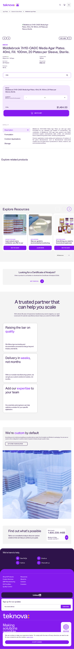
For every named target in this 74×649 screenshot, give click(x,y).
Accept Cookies (37, 642)
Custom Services (8, 579)
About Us (23, 579)
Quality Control (7, 586)
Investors (23, 584)
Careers (23, 581)
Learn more (29, 637)
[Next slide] (8, 38)
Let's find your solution (15, 443)
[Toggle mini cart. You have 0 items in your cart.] (64, 5)
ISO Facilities (7, 584)
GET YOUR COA (34, 281)
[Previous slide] (4, 38)
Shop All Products (8, 577)
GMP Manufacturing (9, 581)
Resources (23, 577)
